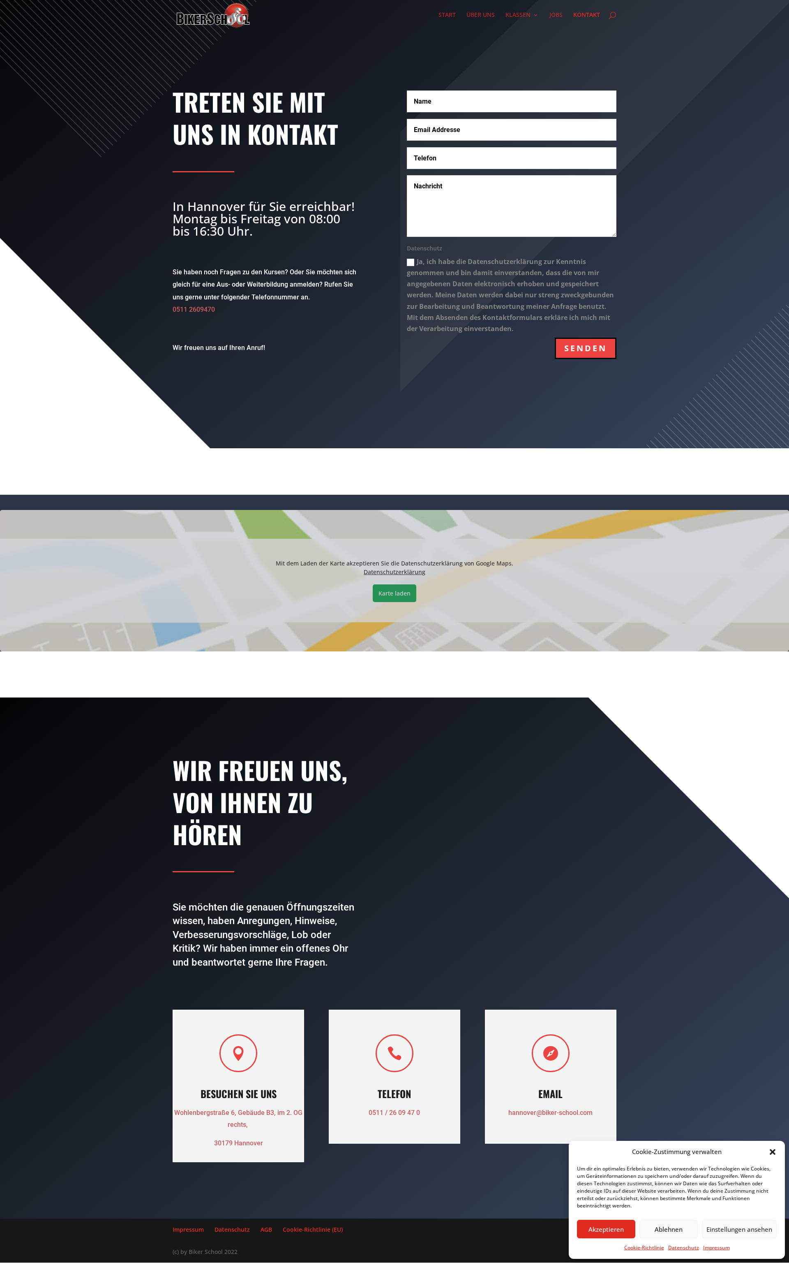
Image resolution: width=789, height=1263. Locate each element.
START (447, 15)
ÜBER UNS (480, 15)
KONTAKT (586, 15)
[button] (772, 1152)
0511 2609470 (194, 309)
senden (585, 348)
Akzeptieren (606, 1229)
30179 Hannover (238, 1143)
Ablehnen (669, 1229)
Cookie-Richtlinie (644, 1247)
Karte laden (394, 593)
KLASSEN (518, 15)
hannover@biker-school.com (550, 1113)
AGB (266, 1229)
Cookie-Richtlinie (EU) (313, 1229)
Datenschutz (683, 1247)
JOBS (556, 15)
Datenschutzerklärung (394, 572)
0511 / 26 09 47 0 (394, 1113)
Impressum (716, 1247)
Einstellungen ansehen (739, 1229)
